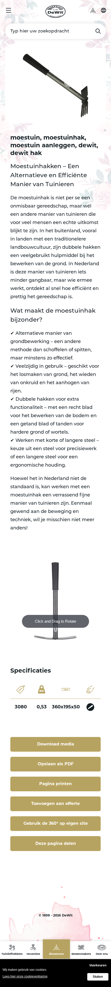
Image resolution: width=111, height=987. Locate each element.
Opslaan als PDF (56, 763)
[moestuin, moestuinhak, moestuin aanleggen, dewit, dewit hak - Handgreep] (90, 707)
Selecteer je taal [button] (103, 10)
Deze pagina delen (55, 843)
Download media (55, 744)
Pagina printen (55, 783)
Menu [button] (8, 10)
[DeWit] (55, 11)
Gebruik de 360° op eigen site (55, 823)
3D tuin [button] (95, 10)
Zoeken (98, 31)
